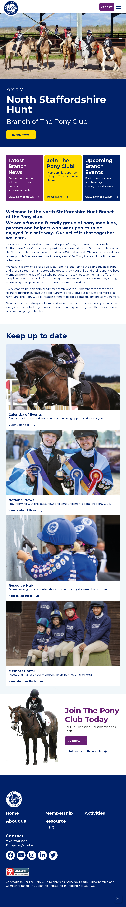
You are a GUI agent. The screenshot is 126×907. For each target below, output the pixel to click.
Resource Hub (55, 824)
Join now (74, 740)
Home (12, 813)
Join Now (107, 6)
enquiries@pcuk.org (21, 845)
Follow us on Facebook (85, 751)
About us (16, 821)
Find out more (19, 134)
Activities (95, 813)
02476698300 (16, 841)
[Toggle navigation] (118, 6)
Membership (59, 813)
